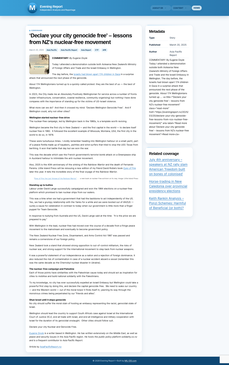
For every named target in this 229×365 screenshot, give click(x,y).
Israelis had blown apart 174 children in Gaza (97, 74)
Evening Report (51, 6)
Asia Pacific (52, 50)
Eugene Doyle (36, 333)
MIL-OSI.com (130, 360)
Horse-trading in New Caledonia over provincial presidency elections (168, 186)
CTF (97, 50)
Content (178, 8)
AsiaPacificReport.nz (50, 346)
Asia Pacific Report (69, 50)
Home (197, 8)
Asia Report (86, 50)
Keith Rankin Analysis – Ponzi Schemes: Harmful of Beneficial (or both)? (167, 203)
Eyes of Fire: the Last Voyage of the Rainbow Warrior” (56, 178)
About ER (158, 8)
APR (104, 50)
